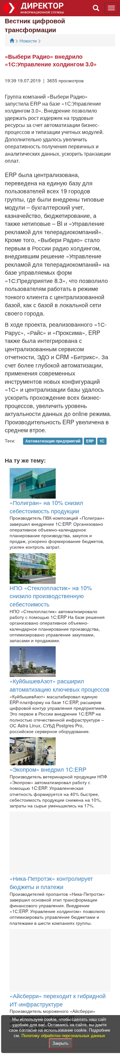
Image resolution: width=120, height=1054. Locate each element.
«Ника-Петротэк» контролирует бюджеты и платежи (51, 882)
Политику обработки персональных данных (63, 1035)
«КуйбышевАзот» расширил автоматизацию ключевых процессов (59, 685)
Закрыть (60, 1043)
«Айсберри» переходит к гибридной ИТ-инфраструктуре (58, 999)
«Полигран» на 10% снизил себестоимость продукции (46, 506)
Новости (29, 40)
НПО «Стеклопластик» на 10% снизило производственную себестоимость (51, 595)
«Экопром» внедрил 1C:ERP (48, 769)
